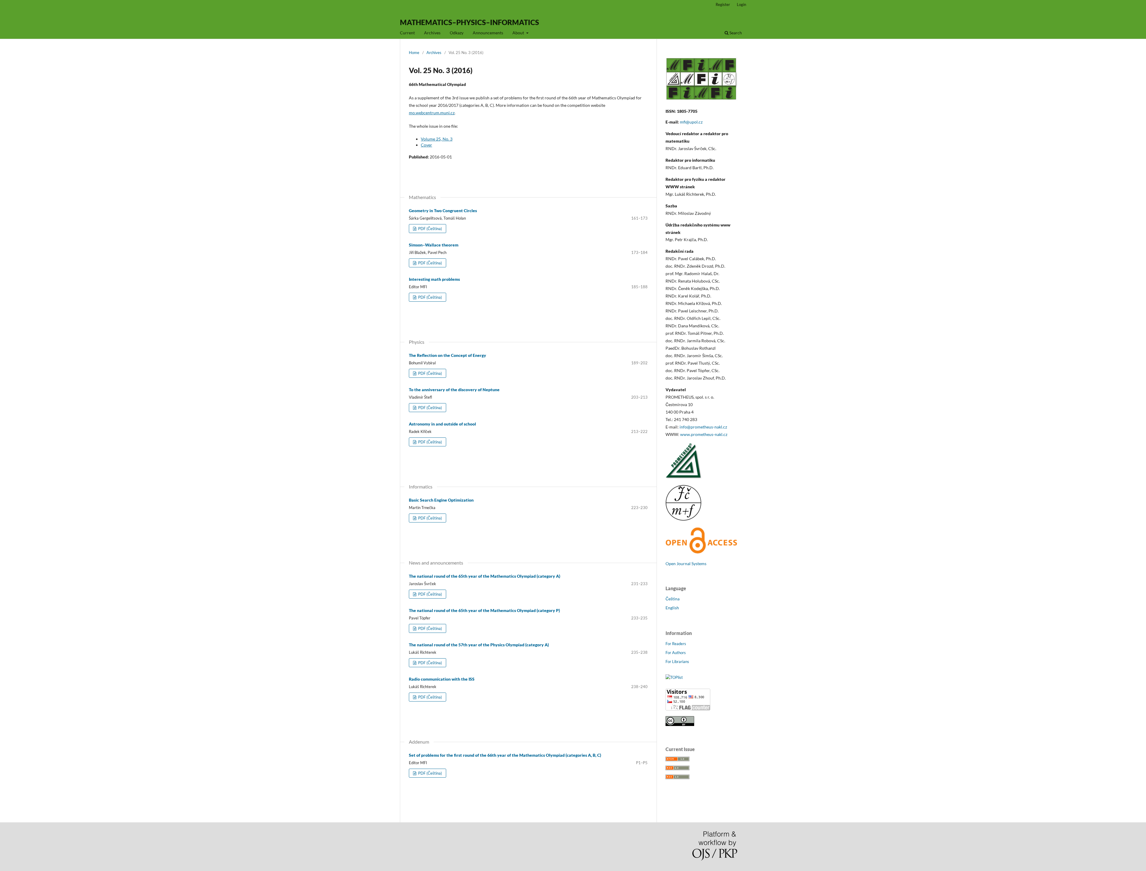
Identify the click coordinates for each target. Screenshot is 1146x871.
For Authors (676, 652)
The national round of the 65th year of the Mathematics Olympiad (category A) (484, 576)
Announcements (488, 32)
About (518, 32)
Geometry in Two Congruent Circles (443, 210)
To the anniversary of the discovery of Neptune (454, 389)
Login (741, 4)
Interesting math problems (434, 279)
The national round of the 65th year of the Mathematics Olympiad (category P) (484, 610)
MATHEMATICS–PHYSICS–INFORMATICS (469, 22)
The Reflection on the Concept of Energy (447, 355)
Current (407, 32)
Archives (432, 32)
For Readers (676, 643)
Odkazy (456, 32)
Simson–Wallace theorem (433, 244)
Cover (426, 144)
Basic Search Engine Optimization (441, 499)
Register (723, 4)
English (672, 607)
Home (414, 52)
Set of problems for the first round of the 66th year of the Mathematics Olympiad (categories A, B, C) (505, 755)
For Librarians (677, 661)
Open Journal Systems (686, 563)
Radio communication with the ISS (442, 679)
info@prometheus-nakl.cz (703, 426)
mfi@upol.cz (691, 121)
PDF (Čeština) (429, 228)
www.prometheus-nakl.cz (703, 434)
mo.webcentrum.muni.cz (432, 112)
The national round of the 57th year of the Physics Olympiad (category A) (479, 644)
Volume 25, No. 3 (436, 138)
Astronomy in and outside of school (442, 423)
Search (735, 32)
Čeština (673, 598)
